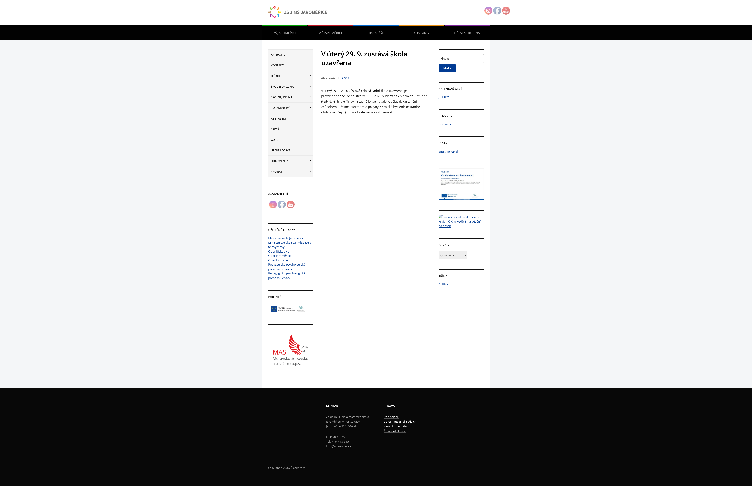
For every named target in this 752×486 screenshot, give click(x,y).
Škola (345, 77)
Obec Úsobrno (278, 260)
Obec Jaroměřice (279, 256)
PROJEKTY (277, 171)
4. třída (443, 284)
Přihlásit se (391, 417)
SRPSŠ (275, 129)
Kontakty (421, 33)
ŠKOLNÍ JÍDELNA (281, 97)
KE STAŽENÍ (278, 118)
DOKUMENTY (279, 161)
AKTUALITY (278, 55)
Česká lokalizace (395, 431)
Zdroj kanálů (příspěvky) (400, 421)
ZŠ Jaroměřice (284, 33)
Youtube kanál (448, 152)
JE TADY (444, 97)
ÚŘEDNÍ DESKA (280, 150)
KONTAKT (277, 65)
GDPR (274, 140)
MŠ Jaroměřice (330, 33)
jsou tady (445, 124)
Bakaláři (376, 33)
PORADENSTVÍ (280, 108)
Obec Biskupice (278, 251)
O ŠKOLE (276, 76)
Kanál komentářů (395, 426)
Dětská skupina (467, 33)
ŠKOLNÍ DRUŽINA (282, 86)
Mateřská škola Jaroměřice (286, 238)
